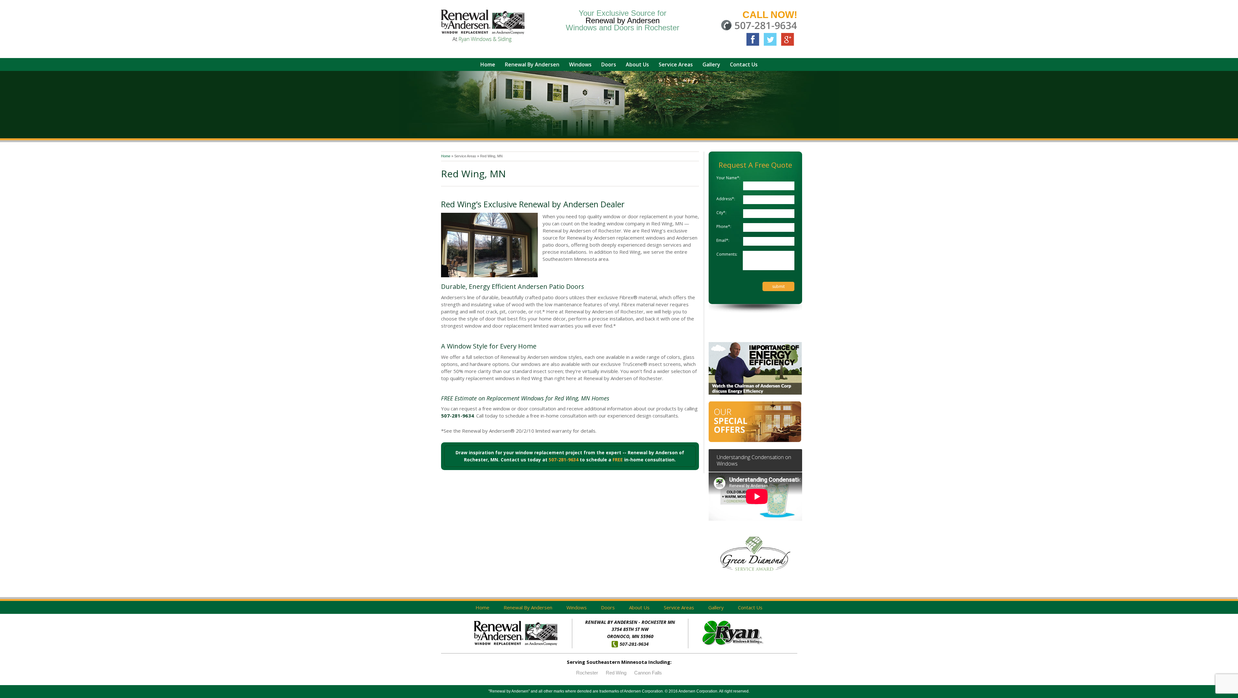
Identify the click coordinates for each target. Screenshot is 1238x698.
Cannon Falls (648, 672)
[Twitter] (770, 39)
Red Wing (616, 672)
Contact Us (750, 607)
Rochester (587, 672)
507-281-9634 (457, 415)
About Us (639, 607)
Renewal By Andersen (528, 607)
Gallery (716, 607)
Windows (576, 607)
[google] (787, 39)
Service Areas (465, 156)
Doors (608, 607)
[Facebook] (752, 39)
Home (446, 156)
